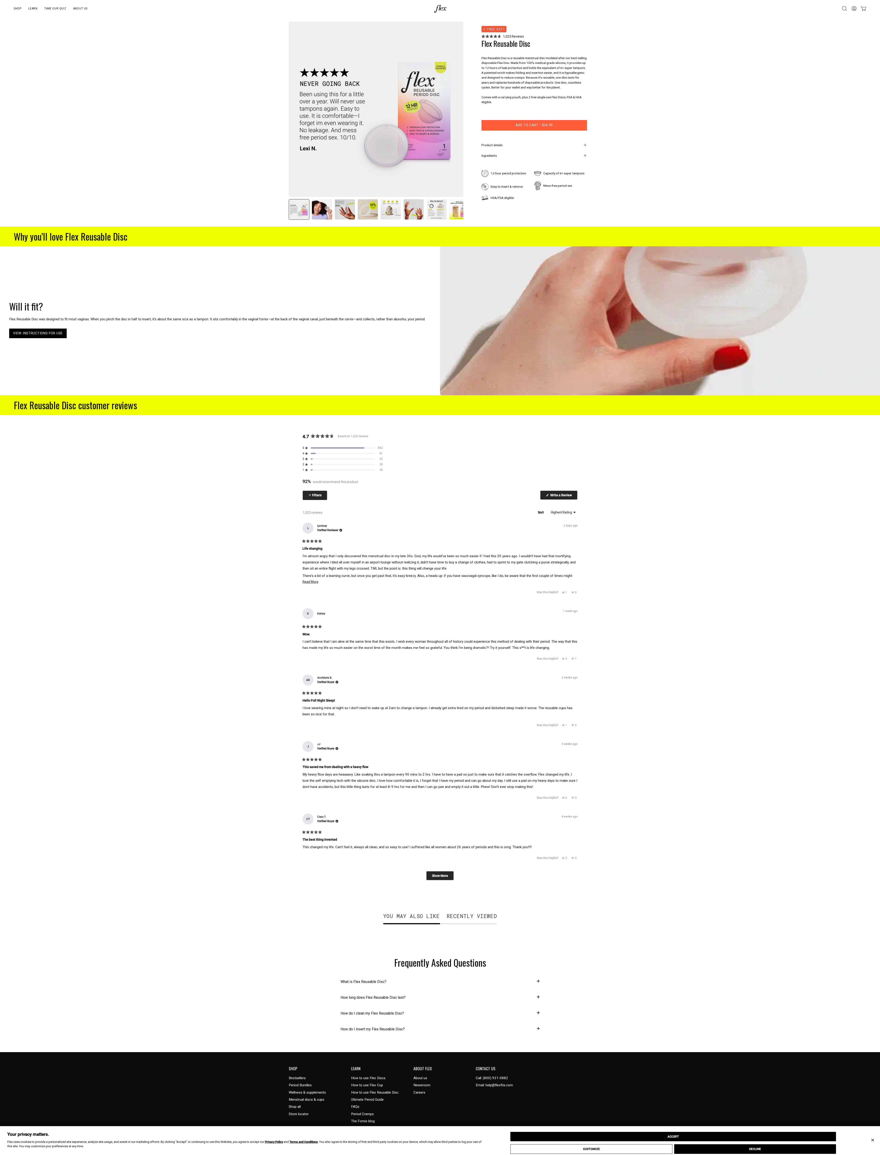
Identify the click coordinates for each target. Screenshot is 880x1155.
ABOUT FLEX (422, 1068)
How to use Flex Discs (368, 1078)
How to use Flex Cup (367, 1085)
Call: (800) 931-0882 (492, 1078)
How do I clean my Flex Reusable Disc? (372, 1013)
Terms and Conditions (303, 1142)
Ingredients (489, 155)
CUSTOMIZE (591, 1149)
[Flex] (440, 8)
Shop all (295, 1107)
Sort (541, 512)
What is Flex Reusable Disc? (363, 981)
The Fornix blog (363, 1121)
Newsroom (421, 1085)
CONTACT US (485, 1068)
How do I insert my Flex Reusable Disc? (373, 1029)
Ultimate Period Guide (367, 1099)
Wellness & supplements (307, 1092)
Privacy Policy (274, 1142)
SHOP (293, 1068)
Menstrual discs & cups (306, 1099)
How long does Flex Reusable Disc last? (373, 997)
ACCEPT (673, 1136)
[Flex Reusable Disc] (299, 209)
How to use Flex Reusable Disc (375, 1092)
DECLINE (755, 1149)
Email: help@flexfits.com (494, 1085)
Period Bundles (300, 1085)
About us (420, 1078)
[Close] (873, 1140)
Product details (492, 145)
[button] (17, 8)
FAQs (355, 1107)
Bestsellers (297, 1078)
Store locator (299, 1114)
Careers (419, 1092)
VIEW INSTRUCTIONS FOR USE (38, 333)
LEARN (355, 1068)
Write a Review (564, 496)
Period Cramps (362, 1114)
